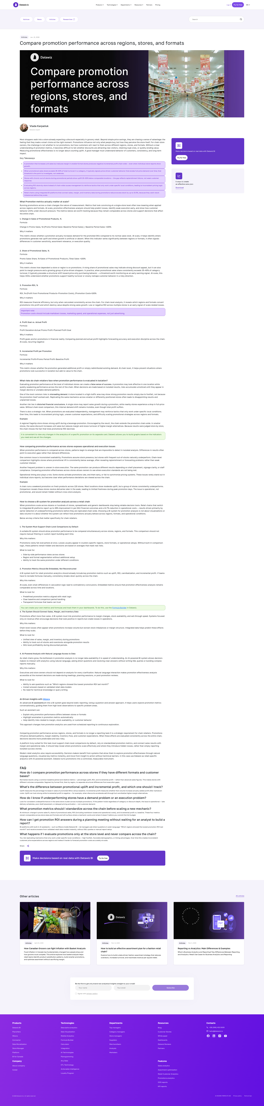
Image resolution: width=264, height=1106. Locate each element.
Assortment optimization (167, 1070)
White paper (162, 1036)
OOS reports (162, 1082)
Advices (26, 19)
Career (15, 1070)
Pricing (157, 5)
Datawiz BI (16, 1028)
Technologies (111, 5)
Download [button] (180, 188)
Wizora (46, 699)
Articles (52, 19)
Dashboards (162, 1040)
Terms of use (248, 1096)
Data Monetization (19, 1044)
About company (18, 1066)
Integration (65, 1048)
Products (99, 5)
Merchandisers (115, 1044)
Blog (160, 1028)
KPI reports (162, 1086)
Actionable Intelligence (70, 1069)
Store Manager (18, 1048)
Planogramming (67, 1057)
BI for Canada (17, 1057)
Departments (125, 5)
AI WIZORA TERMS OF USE (223, 1096)
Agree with (88, 994)
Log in (229, 5)
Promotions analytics (166, 1078)
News (39, 19)
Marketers (113, 1052)
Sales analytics (164, 1066)
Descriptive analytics (69, 1028)
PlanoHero (16, 1032)
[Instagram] (219, 1036)
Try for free (238, 5)
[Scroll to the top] (257, 1003)
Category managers (117, 1032)
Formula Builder (119, 608)
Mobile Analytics (67, 1036)
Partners (149, 5)
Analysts (112, 1048)
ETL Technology (67, 1065)
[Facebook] (208, 1036)
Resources (138, 5)
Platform (15, 1052)
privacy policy (92, 994)
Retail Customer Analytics (168, 1074)
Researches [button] (67, 19)
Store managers (115, 1036)
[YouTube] (225, 1036)
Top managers (115, 1028)
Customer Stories (164, 1032)
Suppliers (113, 1040)
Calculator (65, 1044)
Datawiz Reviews (164, 1044)
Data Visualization (68, 1032)
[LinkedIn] (214, 1036)
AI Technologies (67, 1052)
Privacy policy (237, 1096)
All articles (240, 896)
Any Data (64, 1061)
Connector (16, 1040)
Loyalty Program (67, 1073)
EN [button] (247, 5)
